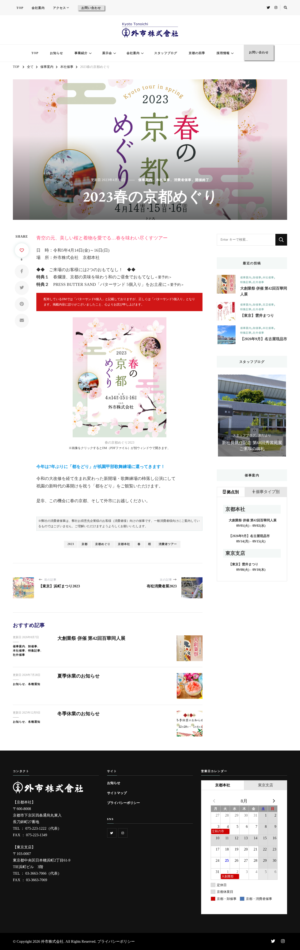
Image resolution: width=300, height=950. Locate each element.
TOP (19, 8)
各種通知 (34, 684)
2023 (71, 544)
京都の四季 (197, 53)
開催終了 (202, 180)
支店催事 (268, 304)
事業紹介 (81, 53)
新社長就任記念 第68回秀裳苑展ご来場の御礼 (252, 445)
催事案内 (145, 180)
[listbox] (252, 415)
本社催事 (163, 180)
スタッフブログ (165, 53)
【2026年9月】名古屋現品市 (263, 339)
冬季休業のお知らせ (78, 713)
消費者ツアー (168, 544)
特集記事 (34, 650)
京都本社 (124, 544)
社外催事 (19, 654)
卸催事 (32, 646)
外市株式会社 (52, 941)
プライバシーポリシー (123, 803)
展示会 (107, 53)
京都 (85, 544)
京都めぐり (102, 544)
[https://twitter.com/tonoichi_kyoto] (111, 833)
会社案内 (38, 8)
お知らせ (56, 53)
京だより (264, 435)
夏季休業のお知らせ (78, 675)
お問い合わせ (91, 8)
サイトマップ (117, 793)
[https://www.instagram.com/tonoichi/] (123, 833)
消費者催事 (182, 180)
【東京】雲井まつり (257, 315)
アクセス (59, 8)
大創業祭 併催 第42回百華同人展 (91, 638)
